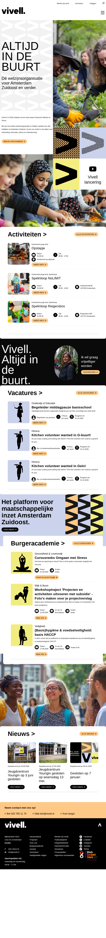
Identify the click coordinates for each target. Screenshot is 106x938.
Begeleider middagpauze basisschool (53, 431)
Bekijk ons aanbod (13, 158)
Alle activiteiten (84, 250)
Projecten (35, 902)
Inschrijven (75, 3)
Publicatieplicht (64, 902)
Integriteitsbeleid (65, 905)
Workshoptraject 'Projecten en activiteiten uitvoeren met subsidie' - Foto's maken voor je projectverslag (63, 647)
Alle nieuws (88, 789)
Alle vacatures (86, 415)
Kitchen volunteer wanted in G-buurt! (61, 467)
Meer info (38, 452)
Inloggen (92, 3)
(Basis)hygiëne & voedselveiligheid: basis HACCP (64, 687)
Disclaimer (60, 911)
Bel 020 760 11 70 (19, 876)
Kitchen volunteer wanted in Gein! (64, 505)
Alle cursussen (83, 591)
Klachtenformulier (64, 908)
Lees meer (9, 577)
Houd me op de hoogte (47, 628)
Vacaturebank (36, 899)
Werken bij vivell (54, 3)
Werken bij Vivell (64, 899)
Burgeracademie (38, 908)
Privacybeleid (62, 914)
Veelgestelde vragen (40, 918)
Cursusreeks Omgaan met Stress (63, 608)
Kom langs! (82, 876)
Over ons (34, 905)
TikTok (87, 911)
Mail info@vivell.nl (53, 876)
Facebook (88, 899)
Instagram (89, 905)
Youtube (88, 908)
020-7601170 (15, 911)
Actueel (34, 911)
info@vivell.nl (17, 914)
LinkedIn (88, 902)
